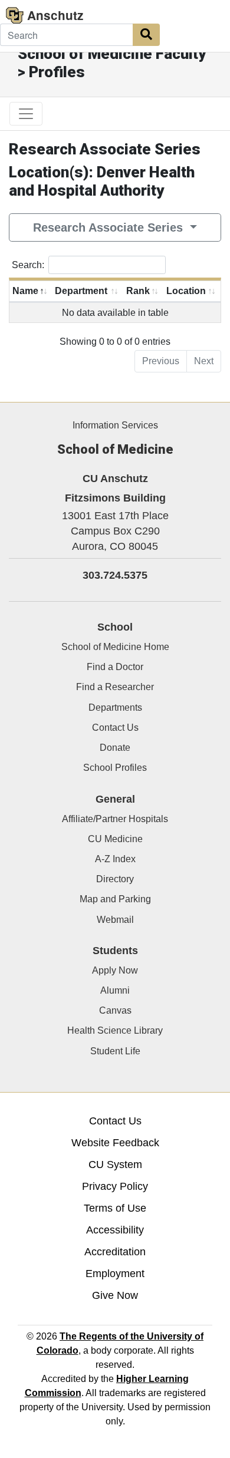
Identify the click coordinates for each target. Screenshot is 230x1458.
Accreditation (115, 1252)
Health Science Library (115, 1030)
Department (81, 291)
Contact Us (115, 728)
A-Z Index (115, 859)
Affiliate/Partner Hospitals (115, 819)
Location (186, 291)
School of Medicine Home (115, 647)
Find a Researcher (115, 687)
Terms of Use (115, 1208)
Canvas (115, 1010)
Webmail (115, 920)
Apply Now (115, 970)
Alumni (115, 990)
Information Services (115, 425)
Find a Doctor (115, 667)
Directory (115, 879)
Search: (28, 265)
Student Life (115, 1051)
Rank (138, 291)
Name (25, 291)
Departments (115, 707)
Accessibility (115, 1230)
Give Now (115, 1295)
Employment (115, 1273)
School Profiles (115, 768)
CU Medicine (115, 839)
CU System (115, 1164)
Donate (115, 748)
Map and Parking (115, 899)
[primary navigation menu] (25, 114)
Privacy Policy (115, 1186)
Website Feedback (115, 1143)
